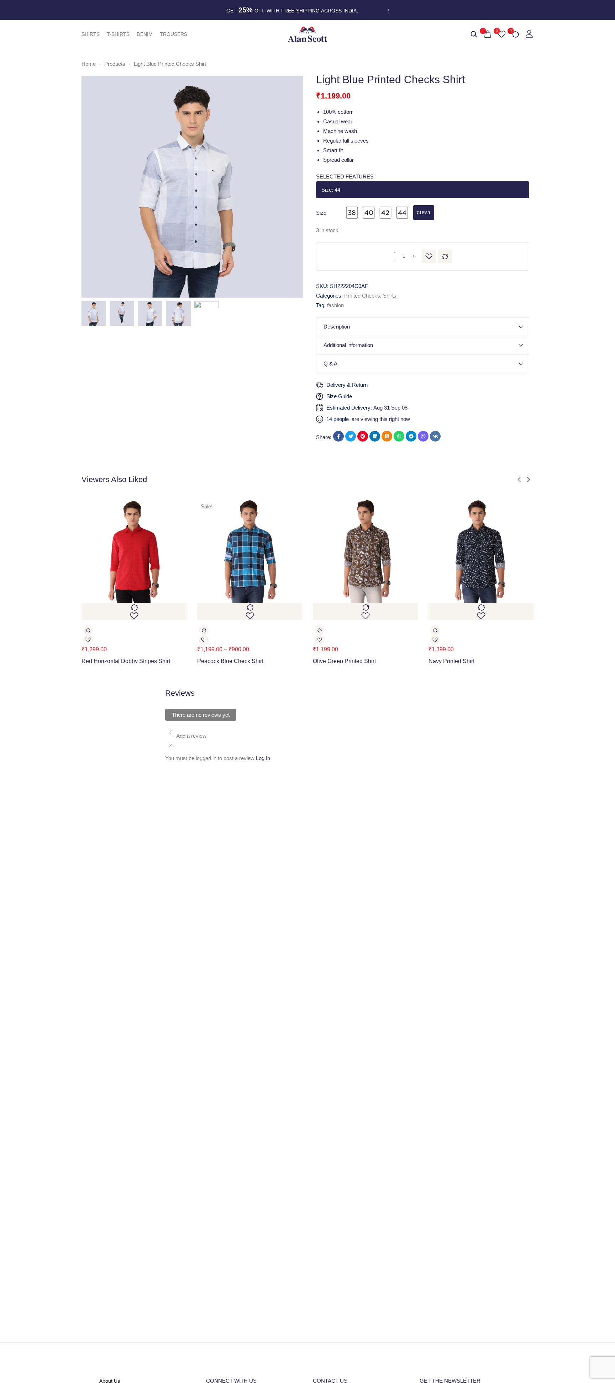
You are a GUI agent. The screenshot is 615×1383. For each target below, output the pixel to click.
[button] (519, 479)
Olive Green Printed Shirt (344, 661)
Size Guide (339, 396)
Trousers (173, 34)
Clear (424, 212)
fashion (335, 305)
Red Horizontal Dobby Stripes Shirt (126, 661)
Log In (263, 758)
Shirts (91, 34)
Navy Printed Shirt (451, 661)
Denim (145, 34)
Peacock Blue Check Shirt (230, 661)
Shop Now (374, 11)
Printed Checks (362, 296)
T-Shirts (118, 34)
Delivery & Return (347, 385)
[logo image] (307, 34)
